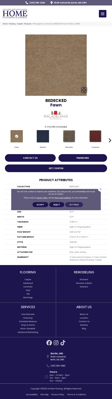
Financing (82, 157)
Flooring (12, 24)
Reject (56, 204)
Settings (74, 204)
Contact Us (30, 157)
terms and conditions (63, 198)
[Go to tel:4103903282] (57, 366)
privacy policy (42, 198)
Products (27, 24)
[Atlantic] (43, 136)
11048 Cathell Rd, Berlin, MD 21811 (70, 2)
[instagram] (56, 342)
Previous (2, 136)
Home (5, 24)
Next (110, 136)
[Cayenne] (95, 136)
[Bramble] (69, 136)
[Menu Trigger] (102, 13)
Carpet (20, 24)
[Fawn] (17, 136)
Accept (40, 204)
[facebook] (49, 342)
